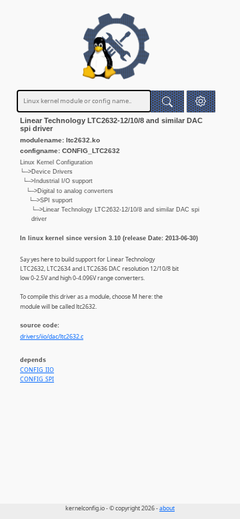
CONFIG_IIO (37, 370)
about (167, 508)
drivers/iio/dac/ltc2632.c (51, 337)
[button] (201, 101)
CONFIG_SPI (37, 379)
